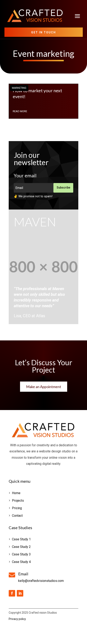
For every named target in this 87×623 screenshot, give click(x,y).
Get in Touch (43, 32)
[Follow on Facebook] (12, 593)
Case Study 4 (21, 562)
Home (16, 493)
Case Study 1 (21, 539)
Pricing (17, 508)
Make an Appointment (43, 386)
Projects (18, 500)
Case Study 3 (21, 554)
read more (20, 111)
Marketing (19, 87)
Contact (17, 516)
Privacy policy (17, 619)
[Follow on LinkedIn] (20, 593)
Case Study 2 (21, 547)
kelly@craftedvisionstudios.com (41, 581)
